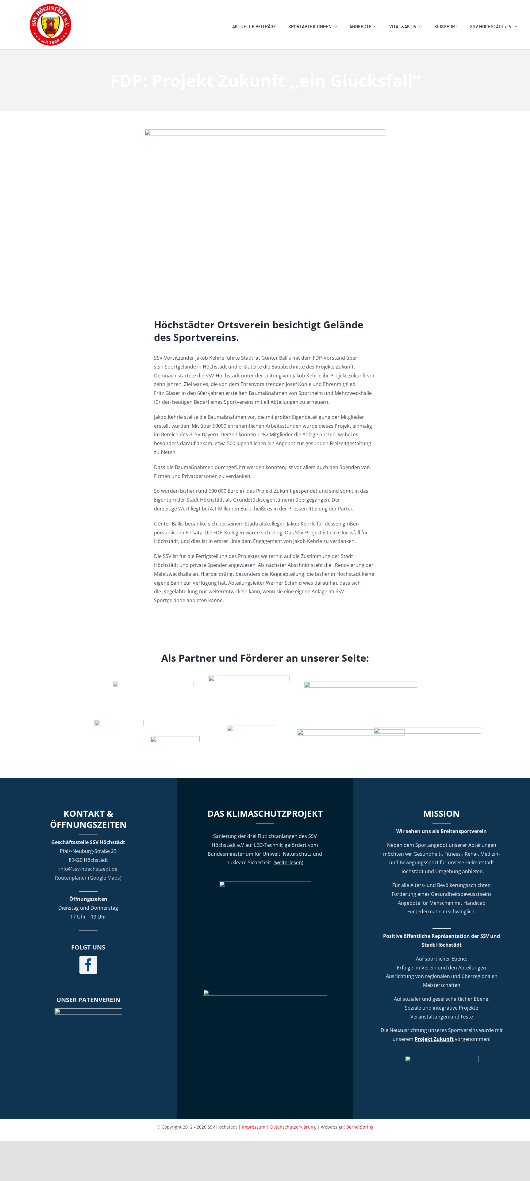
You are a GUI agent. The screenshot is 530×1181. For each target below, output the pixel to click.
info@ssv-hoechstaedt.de (88, 869)
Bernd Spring (360, 1127)
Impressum (253, 1127)
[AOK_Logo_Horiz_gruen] (360, 684)
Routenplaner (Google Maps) (88, 877)
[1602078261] (119, 722)
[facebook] (88, 965)
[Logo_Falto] (351, 731)
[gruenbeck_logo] (153, 683)
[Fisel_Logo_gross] (427, 730)
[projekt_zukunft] (441, 1058)
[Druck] (251, 727)
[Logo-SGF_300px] (88, 1010)
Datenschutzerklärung (293, 1127)
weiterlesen (288, 862)
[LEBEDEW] (249, 677)
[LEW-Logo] (175, 738)
